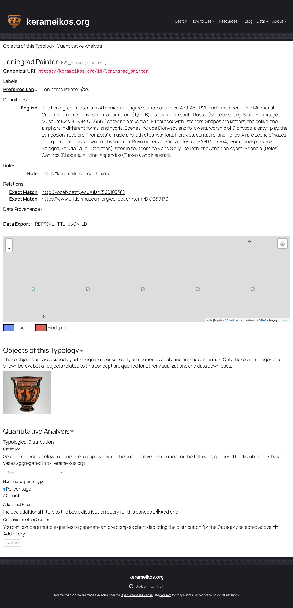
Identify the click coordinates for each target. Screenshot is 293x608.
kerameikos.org (57, 21)
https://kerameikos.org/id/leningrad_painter (93, 71)
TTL (61, 224)
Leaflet (209, 320)
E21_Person (73, 62)
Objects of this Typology (28, 46)
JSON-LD (77, 224)
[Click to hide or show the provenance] (41, 210)
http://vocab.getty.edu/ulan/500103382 (83, 192)
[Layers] (282, 243)
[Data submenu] (267, 21)
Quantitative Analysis (79, 46)
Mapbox (285, 320)
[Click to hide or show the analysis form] (81, 351)
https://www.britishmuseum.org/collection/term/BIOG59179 (105, 199)
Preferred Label (20, 89)
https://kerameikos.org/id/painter (77, 173)
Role (32, 173)
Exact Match (23, 192)
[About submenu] (285, 21)
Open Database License (137, 595)
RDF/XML (44, 224)
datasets (165, 595)
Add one (169, 512)
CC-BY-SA (262, 320)
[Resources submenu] (239, 21)
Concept (96, 62)
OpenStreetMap (235, 320)
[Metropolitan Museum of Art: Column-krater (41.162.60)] (27, 392)
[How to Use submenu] (214, 21)
